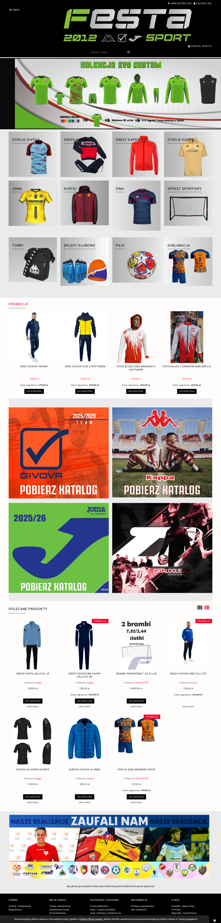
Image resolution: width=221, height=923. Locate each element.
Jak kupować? (139, 909)
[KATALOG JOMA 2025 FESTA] (59, 548)
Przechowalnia (57, 913)
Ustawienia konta (59, 909)
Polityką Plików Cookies (91, 919)
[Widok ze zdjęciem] (199, 608)
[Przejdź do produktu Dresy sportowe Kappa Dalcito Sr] (84, 645)
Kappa (38, 682)
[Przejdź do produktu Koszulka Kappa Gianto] (33, 741)
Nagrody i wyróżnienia (184, 913)
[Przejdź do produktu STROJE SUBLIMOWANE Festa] (136, 741)
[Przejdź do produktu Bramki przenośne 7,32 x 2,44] (136, 645)
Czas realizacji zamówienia (105, 913)
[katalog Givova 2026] (59, 452)
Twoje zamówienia (59, 906)
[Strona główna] (128, 25)
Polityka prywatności (143, 906)
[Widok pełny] (206, 608)
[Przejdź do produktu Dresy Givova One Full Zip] (188, 645)
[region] (110, 93)
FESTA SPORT (142, 682)
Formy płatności (99, 906)
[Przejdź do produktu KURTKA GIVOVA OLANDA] (84, 741)
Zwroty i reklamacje (20, 906)
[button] (33, 706)
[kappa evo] (110, 93)
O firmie (176, 909)
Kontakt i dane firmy (183, 906)
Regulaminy (15, 909)
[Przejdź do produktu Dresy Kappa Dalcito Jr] (33, 645)
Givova (193, 682)
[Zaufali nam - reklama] (110, 846)
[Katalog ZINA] (162, 548)
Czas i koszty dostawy (102, 909)
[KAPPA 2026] (162, 452)
